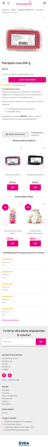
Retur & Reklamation (10, 396)
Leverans (5, 393)
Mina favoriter (7, 398)
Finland (4, 413)
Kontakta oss (7, 361)
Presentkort (6, 404)
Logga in (5, 401)
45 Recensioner (19, 85)
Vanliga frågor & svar (10, 358)
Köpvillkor (6, 390)
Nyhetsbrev (6, 367)
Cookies (5, 369)
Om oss (5, 364)
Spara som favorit (16, 134)
